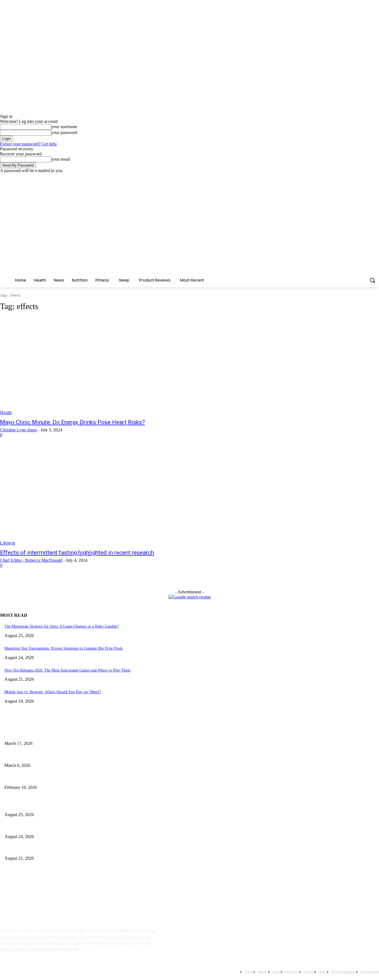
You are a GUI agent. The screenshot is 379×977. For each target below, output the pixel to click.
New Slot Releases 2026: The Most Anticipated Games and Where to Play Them (67, 670)
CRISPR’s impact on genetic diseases (33, 778)
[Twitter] (360, 177)
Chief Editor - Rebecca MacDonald (31, 560)
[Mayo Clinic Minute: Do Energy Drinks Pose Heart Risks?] (98, 366)
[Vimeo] (368, 177)
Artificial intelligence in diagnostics (32, 756)
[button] (372, 280)
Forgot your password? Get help (28, 143)
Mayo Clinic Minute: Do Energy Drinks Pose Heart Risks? (72, 422)
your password (64, 132)
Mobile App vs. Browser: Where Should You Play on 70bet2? (52, 692)
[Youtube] (376, 177)
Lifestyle (7, 543)
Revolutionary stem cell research (29, 734)
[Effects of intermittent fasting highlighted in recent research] (98, 497)
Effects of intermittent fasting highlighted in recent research (77, 552)
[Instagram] (353, 177)
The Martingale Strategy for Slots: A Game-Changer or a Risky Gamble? (61, 626)
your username (64, 126)
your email (60, 159)
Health (6, 412)
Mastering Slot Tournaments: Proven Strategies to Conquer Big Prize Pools (63, 648)
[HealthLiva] (40, 230)
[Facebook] (345, 177)
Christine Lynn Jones (18, 429)
